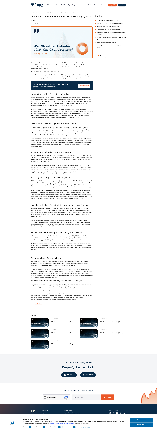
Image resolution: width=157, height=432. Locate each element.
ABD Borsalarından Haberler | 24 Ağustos (113, 333)
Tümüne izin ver (141, 419)
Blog (69, 5)
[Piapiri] (37, 5)
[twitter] (110, 413)
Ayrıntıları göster (85, 427)
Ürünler (57, 5)
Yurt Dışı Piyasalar (40, 12)
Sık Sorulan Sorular (87, 5)
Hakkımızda (50, 5)
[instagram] (114, 413)
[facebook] (120, 413)
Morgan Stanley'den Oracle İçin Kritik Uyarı (108, 20)
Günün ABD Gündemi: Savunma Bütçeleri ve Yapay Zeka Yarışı (61, 12)
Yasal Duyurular (98, 5)
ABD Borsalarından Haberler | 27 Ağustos (64, 322)
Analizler (63, 5)
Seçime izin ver (141, 424)
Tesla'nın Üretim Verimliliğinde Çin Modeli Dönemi (110, 23)
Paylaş (102, 56)
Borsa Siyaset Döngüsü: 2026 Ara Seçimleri (108, 29)
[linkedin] (124, 413)
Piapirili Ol (112, 5)
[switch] (45, 427)
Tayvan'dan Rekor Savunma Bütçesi (106, 42)
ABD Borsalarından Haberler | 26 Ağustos (113, 322)
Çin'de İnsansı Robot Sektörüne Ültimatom (108, 26)
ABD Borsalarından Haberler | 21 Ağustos (64, 344)
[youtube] (117, 413)
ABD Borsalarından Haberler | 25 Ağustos (64, 333)
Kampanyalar (75, 5)
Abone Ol (107, 397)
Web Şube (122, 5)
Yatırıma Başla (84, 85)
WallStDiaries (38, 304)
